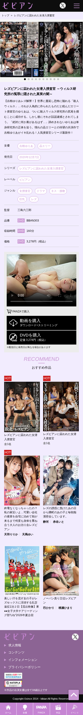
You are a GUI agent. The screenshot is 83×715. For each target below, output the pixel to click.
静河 (46, 521)
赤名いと (58, 521)
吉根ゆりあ (26, 146)
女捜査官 (24, 191)
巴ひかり (48, 607)
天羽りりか (11, 534)
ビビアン (24, 179)
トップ (5, 15)
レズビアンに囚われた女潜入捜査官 (41, 168)
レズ (34, 199)
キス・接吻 (58, 191)
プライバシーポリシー (24, 667)
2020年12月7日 (29, 157)
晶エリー (44, 146)
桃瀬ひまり (65, 607)
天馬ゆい (27, 534)
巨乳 (22, 199)
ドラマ (41, 191)
